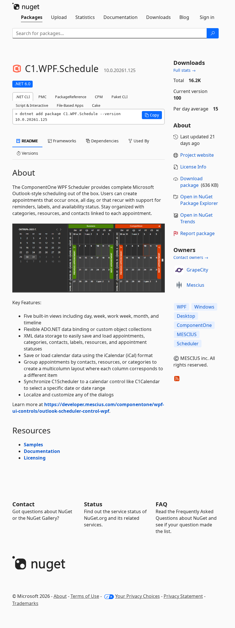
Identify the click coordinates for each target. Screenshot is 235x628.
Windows (204, 307)
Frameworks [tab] (64, 141)
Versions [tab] (29, 153)
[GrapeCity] (179, 270)
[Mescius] (179, 285)
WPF (181, 307)
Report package (197, 233)
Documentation (42, 451)
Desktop (186, 316)
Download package (191, 181)
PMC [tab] (42, 96)
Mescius (195, 285)
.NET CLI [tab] (23, 96)
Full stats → (184, 70)
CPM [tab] (99, 96)
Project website (197, 155)
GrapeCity (197, 270)
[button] (152, 115)
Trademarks (25, 603)
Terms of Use (84, 596)
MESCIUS (187, 334)
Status (93, 504)
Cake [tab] (96, 105)
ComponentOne (194, 325)
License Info (193, 167)
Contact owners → (190, 257)
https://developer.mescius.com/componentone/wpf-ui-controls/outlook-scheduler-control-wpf (88, 407)
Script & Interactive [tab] (32, 105)
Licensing (35, 458)
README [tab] (29, 141)
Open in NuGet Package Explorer (199, 199)
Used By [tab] (140, 141)
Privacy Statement (183, 596)
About (60, 596)
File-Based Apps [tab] (70, 105)
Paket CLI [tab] (119, 96)
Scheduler (188, 343)
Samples (33, 444)
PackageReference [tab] (70, 96)
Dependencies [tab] (104, 141)
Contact (23, 504)
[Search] (213, 33)
